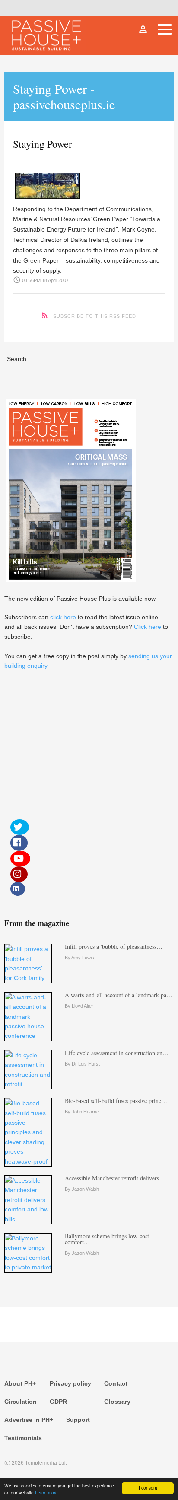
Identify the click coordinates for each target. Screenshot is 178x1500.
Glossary (117, 1401)
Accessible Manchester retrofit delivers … (116, 1178)
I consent (148, 1487)
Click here (147, 626)
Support (78, 1419)
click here (63, 617)
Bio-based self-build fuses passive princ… (116, 1101)
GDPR (58, 1401)
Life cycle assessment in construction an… (116, 1053)
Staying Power (42, 144)
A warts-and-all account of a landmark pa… (118, 995)
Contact (115, 1383)
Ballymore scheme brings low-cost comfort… (107, 1239)
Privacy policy (70, 1383)
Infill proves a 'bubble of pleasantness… (113, 946)
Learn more (46, 1492)
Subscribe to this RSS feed (94, 316)
